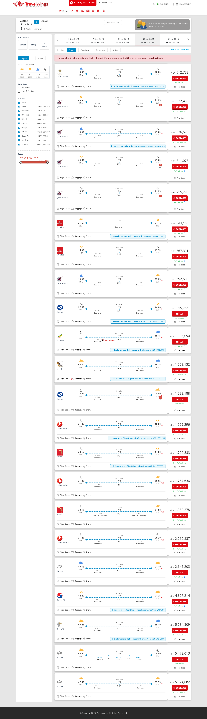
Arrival (40, 58)
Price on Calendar (180, 49)
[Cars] (87, 11)
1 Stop (34, 45)
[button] (162, 4)
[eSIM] (98, 11)
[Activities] (93, 11)
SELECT (179, 313)
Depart (24, 58)
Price (71, 50)
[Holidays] (72, 11)
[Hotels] (77, 11)
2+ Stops (44, 44)
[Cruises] (82, 11)
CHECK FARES (179, 78)
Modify (111, 22)
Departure (100, 50)
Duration (85, 50)
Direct (23, 45)
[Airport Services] (103, 11)
